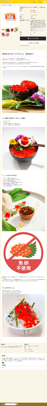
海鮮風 (10, 5)
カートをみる (39, 2)
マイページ (34, 2)
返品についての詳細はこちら (25, 45)
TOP (1, 5)
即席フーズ (5, 5)
